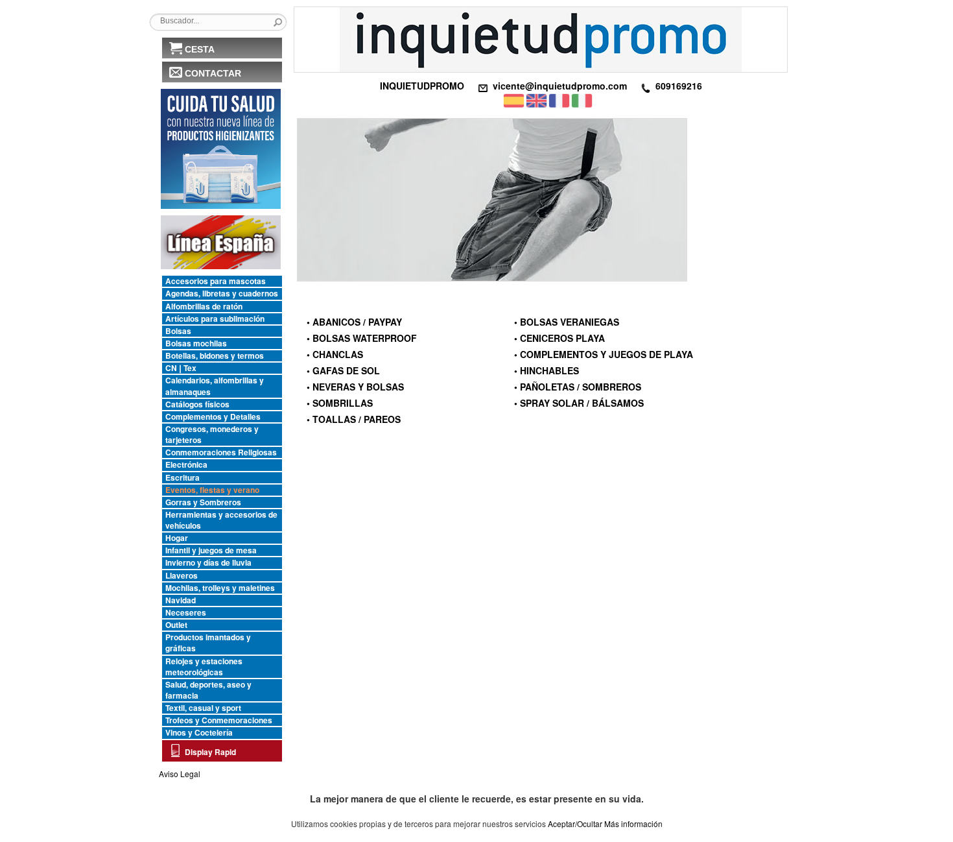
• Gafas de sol (343, 370)
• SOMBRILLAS (340, 402)
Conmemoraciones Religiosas (221, 452)
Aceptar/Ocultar (575, 823)
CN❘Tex (180, 368)
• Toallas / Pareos (354, 419)
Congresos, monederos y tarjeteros (212, 435)
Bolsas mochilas (196, 343)
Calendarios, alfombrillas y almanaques (214, 386)
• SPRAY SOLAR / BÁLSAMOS (579, 402)
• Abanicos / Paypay (354, 321)
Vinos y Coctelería (199, 732)
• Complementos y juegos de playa (603, 354)
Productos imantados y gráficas (208, 643)
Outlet (176, 625)
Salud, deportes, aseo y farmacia (208, 690)
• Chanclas (335, 354)
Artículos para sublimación (215, 318)
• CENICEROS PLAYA (559, 337)
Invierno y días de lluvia (208, 562)
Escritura (182, 477)
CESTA (200, 49)
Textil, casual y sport (203, 708)
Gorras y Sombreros (203, 502)
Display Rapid (210, 752)
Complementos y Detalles (213, 416)
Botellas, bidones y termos (214, 355)
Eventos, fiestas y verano (212, 490)
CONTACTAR (213, 73)
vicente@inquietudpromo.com (560, 85)
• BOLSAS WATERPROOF (362, 337)
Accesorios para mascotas (215, 281)
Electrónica (186, 464)
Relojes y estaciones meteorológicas (203, 667)
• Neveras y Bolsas (355, 386)
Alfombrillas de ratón (203, 306)
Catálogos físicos (197, 404)
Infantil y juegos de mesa (211, 550)
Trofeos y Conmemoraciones (218, 720)
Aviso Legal (179, 773)
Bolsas (178, 331)
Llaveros (181, 575)
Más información (633, 823)
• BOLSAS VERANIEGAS (566, 321)
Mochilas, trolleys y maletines (220, 588)
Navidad (180, 600)
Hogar (176, 538)
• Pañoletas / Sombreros (577, 386)
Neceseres (185, 612)
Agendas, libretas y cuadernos (221, 293)
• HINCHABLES (546, 370)
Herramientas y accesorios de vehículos (221, 520)
